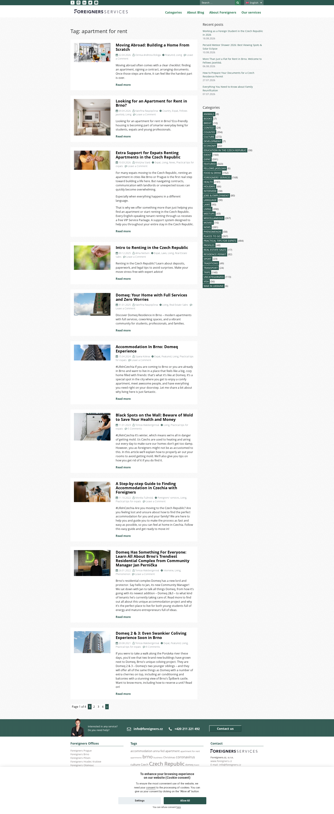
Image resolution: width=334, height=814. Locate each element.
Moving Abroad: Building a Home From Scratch (152, 47)
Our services (251, 12)
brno (147, 757)
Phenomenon (123, 574)
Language (210, 200)
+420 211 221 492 (187, 729)
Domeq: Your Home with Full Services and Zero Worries (151, 297)
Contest (209, 127)
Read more (123, 85)
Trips (207, 272)
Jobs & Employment (216, 195)
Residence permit (215, 254)
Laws (164, 253)
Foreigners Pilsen (80, 758)
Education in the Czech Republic (225, 150)
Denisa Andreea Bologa (148, 55)
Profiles (209, 245)
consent (151, 787)
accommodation (141, 751)
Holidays (209, 186)
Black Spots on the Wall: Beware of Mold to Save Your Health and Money (154, 417)
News (172, 162)
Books (208, 118)
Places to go (212, 236)
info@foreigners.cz (148, 729)
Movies (208, 222)
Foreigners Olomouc (82, 765)
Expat (175, 110)
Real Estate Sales (178, 304)
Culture (209, 136)
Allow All (185, 800)
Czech (144, 765)
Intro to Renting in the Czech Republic (152, 247)
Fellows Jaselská (215, 168)
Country (166, 110)
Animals (209, 114)
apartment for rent (190, 751)
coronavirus (185, 757)
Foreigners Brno (79, 754)
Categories (173, 12)
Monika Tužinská (144, 497)
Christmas (169, 757)
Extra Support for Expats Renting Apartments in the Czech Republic (148, 155)
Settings (140, 800)
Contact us (225, 728)
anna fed (159, 751)
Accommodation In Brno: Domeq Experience (147, 349)
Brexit (208, 123)
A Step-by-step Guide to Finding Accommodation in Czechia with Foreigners (146, 488)
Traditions (211, 263)
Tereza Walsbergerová (147, 425)
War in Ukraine (214, 286)
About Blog (195, 12)
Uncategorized (214, 277)
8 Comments (153, 646)
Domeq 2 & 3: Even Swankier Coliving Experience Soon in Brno (151, 635)
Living (179, 55)
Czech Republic (167, 763)
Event (207, 154)
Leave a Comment (146, 114)
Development (212, 141)
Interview (168, 570)
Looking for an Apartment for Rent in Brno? (151, 103)
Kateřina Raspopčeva (146, 110)
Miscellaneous (213, 218)
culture (135, 764)
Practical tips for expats (128, 501)
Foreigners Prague (81, 750)
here (178, 807)
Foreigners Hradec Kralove (85, 761)
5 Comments (135, 428)
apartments (136, 757)
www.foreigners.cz (221, 761)
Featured (170, 55)
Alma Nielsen (142, 253)
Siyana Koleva (142, 356)
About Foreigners (222, 12)
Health (208, 182)
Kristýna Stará (142, 162)
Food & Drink (212, 172)
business (157, 757)
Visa (206, 281)
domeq (189, 764)
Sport (207, 258)
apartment (172, 751)
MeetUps (209, 213)
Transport (211, 267)
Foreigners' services (168, 497)
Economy (210, 145)
